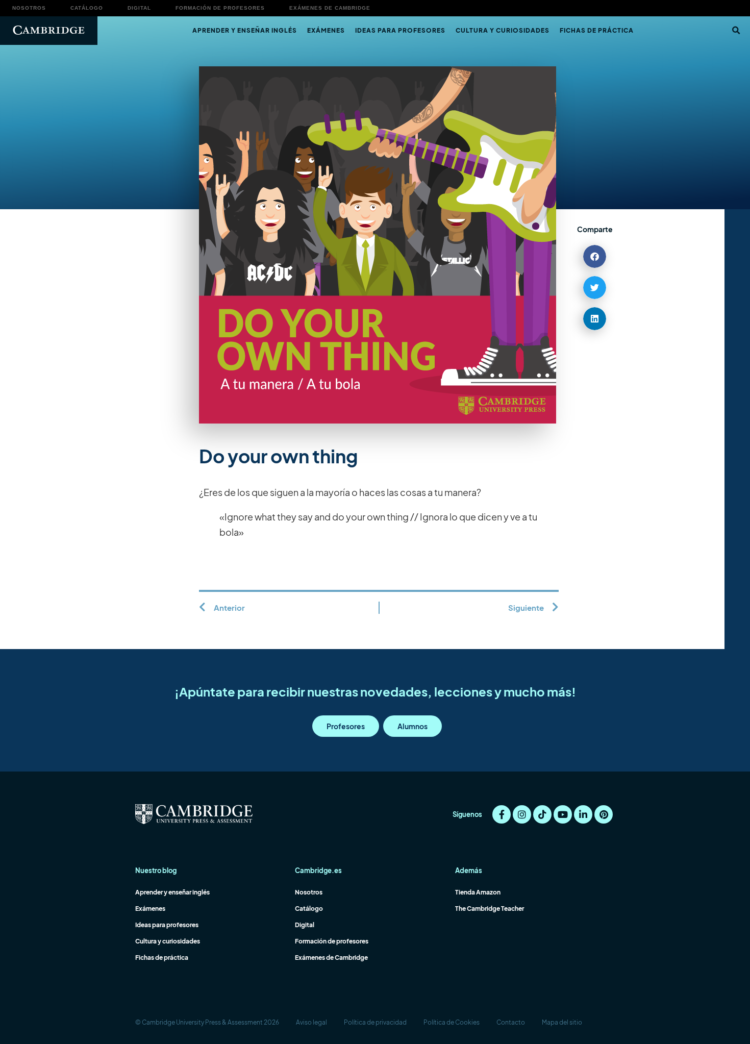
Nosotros (29, 8)
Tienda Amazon (478, 892)
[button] (736, 30)
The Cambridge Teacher (489, 908)
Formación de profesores (220, 8)
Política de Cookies (451, 1022)
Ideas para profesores (400, 30)
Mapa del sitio (562, 1022)
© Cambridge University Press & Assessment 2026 (207, 1022)
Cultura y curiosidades (502, 30)
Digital (139, 8)
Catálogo (86, 8)
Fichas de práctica (597, 30)
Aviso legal (311, 1022)
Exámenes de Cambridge (329, 8)
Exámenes (326, 30)
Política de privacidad (375, 1022)
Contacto (510, 1022)
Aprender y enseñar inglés (244, 30)
